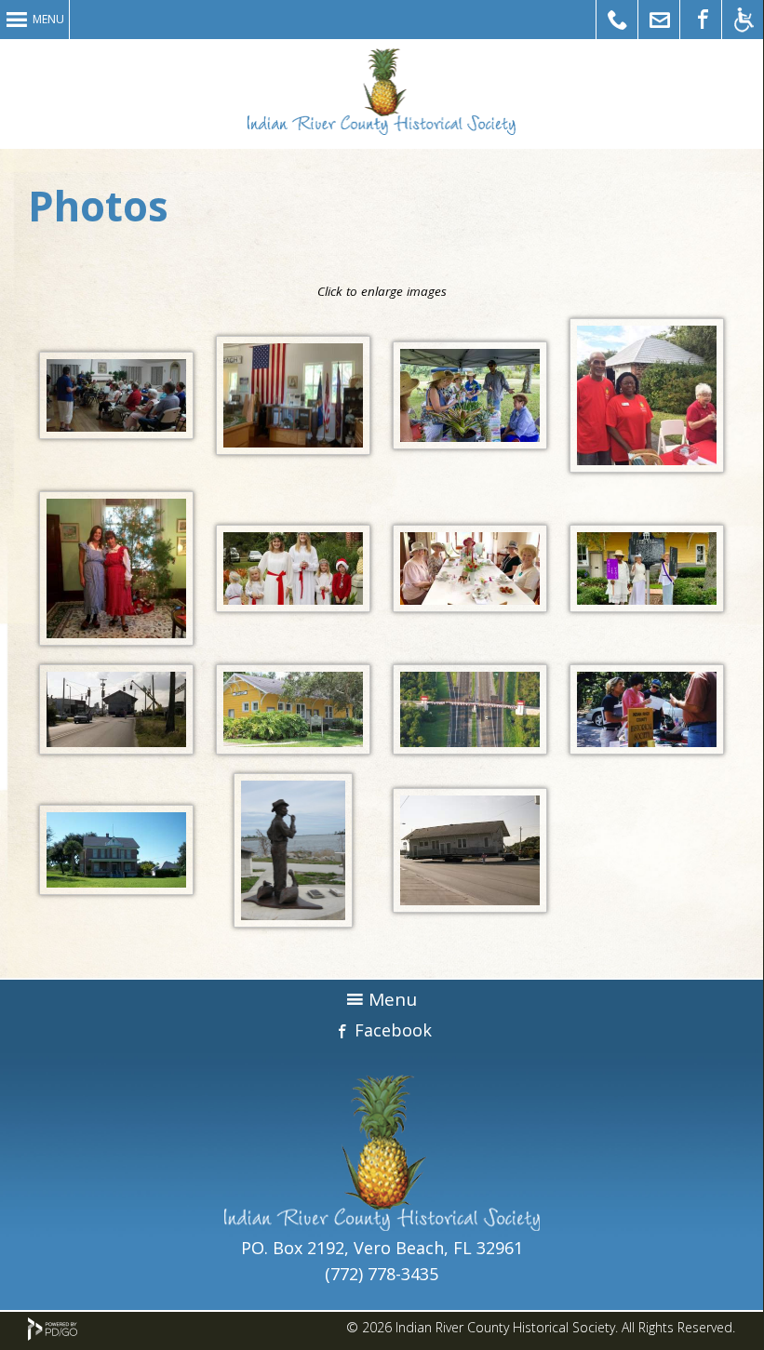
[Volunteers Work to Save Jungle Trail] (647, 748)
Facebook (393, 1030)
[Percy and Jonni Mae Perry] (647, 466)
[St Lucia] (293, 606)
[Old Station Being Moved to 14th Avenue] (470, 906)
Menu (48, 19)
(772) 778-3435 (381, 1274)
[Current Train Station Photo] (293, 748)
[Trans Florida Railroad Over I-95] (470, 748)
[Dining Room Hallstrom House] (470, 606)
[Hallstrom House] (116, 888)
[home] (382, 1224)
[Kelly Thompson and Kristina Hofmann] (116, 639)
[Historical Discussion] (116, 432)
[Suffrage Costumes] (647, 606)
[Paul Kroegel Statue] (294, 921)
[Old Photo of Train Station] (116, 748)
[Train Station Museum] (293, 448)
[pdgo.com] (52, 1335)
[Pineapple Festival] (470, 443)
